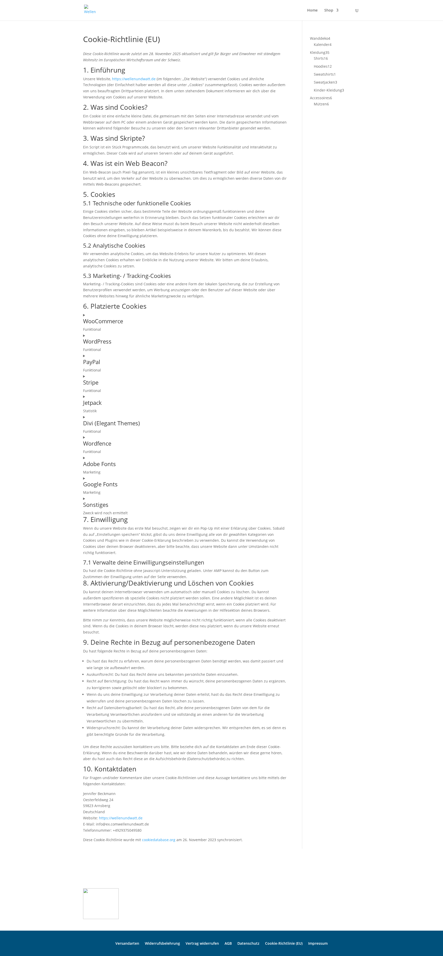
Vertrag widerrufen (202, 943)
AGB (228, 943)
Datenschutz (248, 943)
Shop (328, 10)
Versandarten (127, 943)
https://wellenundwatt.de (134, 78)
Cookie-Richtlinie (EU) (284, 943)
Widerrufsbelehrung (162, 943)
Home (312, 10)
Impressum (318, 943)
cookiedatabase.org (158, 839)
